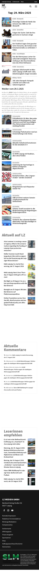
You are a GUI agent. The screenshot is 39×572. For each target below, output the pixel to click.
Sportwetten (6, 538)
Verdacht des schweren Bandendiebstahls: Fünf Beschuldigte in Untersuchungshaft (24, 221)
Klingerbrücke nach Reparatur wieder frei (23, 188)
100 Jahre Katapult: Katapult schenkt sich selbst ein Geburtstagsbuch (23, 83)
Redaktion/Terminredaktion (11, 519)
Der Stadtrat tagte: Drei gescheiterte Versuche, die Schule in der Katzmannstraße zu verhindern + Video (24, 47)
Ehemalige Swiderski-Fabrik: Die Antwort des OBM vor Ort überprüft (24, 24)
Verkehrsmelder (17, 129)
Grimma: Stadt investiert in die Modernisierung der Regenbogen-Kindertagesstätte (24, 210)
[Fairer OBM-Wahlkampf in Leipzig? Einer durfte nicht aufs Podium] (31, 473)
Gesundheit (20, 29)
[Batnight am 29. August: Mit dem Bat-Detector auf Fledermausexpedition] (31, 292)
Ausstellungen (21, 53)
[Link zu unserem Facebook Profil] (4, 510)
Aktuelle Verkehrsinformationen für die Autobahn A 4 (24, 144)
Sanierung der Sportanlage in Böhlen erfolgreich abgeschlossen (23, 167)
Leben (14, 29)
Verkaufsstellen (7, 525)
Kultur (14, 53)
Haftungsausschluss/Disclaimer (12, 544)
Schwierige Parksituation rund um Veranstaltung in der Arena (24, 133)
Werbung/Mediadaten (9, 522)
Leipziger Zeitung (6, 1)
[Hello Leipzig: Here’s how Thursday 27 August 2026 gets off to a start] (31, 275)
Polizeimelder (16, 116)
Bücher (19, 77)
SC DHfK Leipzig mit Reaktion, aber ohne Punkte (23, 155)
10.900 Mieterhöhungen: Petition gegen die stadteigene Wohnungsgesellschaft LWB (17, 369)
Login (35, 1)
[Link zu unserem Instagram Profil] (8, 510)
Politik (14, 18)
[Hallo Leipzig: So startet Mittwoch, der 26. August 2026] (31, 481)
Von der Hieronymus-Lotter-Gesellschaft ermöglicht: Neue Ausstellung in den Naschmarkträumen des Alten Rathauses (24, 60)
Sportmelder (16, 151)
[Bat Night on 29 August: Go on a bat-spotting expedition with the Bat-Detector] (31, 283)
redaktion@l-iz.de (31, 110)
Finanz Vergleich (7, 535)
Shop (22, 1)
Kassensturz (20, 66)
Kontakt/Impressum (9, 516)
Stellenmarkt (15, 1)
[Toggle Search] (30, 6)
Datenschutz (6, 547)
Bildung (14, 77)
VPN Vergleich (6, 532)
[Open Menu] (36, 6)
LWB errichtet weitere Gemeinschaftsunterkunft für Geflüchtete (23, 200)
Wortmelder (15, 162)
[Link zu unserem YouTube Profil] (12, 510)
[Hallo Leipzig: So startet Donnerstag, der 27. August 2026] (31, 266)
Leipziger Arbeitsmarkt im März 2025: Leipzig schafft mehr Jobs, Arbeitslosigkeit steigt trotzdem (24, 72)
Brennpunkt (20, 18)
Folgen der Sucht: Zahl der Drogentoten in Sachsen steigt (23, 34)
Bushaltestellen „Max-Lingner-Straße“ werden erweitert (23, 177)
